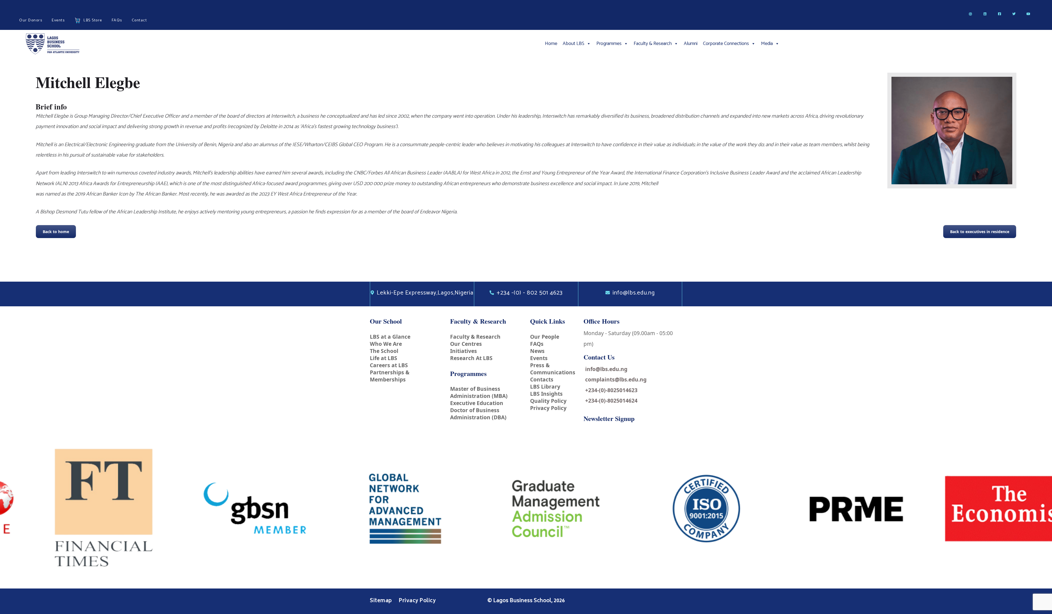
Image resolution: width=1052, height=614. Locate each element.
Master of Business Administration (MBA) (479, 392)
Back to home (56, 231)
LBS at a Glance (390, 336)
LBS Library (545, 386)
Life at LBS (383, 358)
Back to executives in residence (979, 231)
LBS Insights (546, 393)
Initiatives (463, 351)
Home (551, 43)
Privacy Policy (548, 408)
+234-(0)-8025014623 (611, 390)
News (537, 351)
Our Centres (466, 343)
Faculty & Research (653, 43)
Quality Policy (548, 400)
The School (384, 351)
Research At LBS (471, 358)
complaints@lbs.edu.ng (616, 379)
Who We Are (386, 343)
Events (539, 358)
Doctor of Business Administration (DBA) (478, 413)
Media (767, 43)
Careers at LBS (389, 365)
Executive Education (476, 403)
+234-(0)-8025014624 (611, 400)
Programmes (609, 43)
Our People (544, 336)
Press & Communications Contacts (552, 372)
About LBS (573, 43)
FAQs (537, 343)
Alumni (690, 43)
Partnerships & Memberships (389, 376)
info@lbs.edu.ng (606, 369)
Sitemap (381, 601)
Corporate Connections (726, 43)
